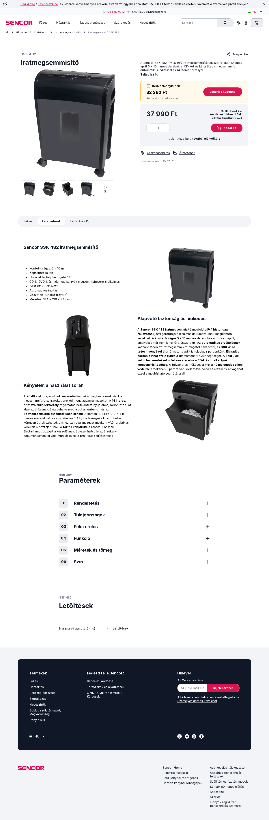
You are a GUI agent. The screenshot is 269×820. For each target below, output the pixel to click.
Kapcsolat (217, 792)
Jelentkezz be (48, 4)
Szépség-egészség (42, 693)
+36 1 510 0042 (115, 11)
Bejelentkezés (223, 688)
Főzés (33, 681)
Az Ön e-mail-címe (190, 680)
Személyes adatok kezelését (197, 701)
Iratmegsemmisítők (70, 32)
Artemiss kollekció (175, 773)
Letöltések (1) (79, 221)
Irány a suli (37, 720)
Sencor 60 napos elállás (227, 786)
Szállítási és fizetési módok (229, 781)
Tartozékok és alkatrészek (105, 687)
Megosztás (240, 54)
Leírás (28, 221)
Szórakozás (37, 698)
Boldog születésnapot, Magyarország (45, 712)
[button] (226, 128)
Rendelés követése (100, 681)
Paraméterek (51, 221)
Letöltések (120, 628)
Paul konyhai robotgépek (180, 778)
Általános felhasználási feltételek (226, 774)
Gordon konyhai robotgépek (182, 783)
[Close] (264, 3)
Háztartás (21, 32)
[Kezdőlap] (7, 32)
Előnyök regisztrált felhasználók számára (225, 804)
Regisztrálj (27, 4)
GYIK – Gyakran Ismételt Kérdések (104, 694)
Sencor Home (172, 767)
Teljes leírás (149, 74)
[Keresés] (225, 23)
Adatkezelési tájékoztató (227, 767)
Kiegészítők (37, 704)
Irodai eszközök (43, 32)
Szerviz (215, 797)
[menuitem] (43, 22)
